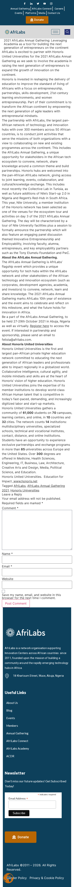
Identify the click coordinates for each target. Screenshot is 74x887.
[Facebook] (25, 3)
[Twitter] (38, 3)
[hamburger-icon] (55, 32)
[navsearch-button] (67, 32)
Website (7, 578)
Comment (10, 508)
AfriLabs (20, 486)
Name (7, 553)
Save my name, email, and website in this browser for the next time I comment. (31, 596)
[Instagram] (51, 3)
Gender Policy (17, 878)
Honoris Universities (24, 490)
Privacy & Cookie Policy (47, 878)
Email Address (18, 798)
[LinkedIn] (31, 3)
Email (7, 566)
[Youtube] (44, 3)
